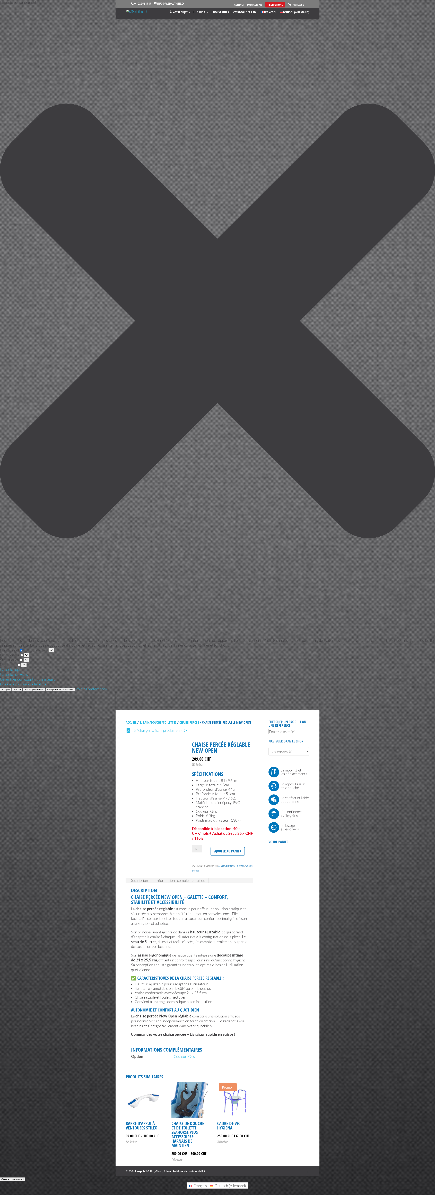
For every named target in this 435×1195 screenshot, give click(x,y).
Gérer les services (14, 674)
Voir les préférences (34, 689)
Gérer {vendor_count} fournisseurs (27, 679)
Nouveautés (221, 12)
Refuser (17, 689)
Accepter (5, 689)
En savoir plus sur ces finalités (23, 684)
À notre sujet (179, 12)
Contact (239, 5)
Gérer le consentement (12, 1179)
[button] (217, 321)
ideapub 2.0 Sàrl (144, 1171)
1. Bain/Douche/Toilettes (158, 722)
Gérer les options (13, 669)
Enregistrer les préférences (60, 689)
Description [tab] (138, 880)
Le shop (200, 12)
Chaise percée (189, 722)
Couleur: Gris (184, 1056)
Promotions (275, 5)
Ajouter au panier (227, 851)
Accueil (131, 722)
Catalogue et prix (244, 12)
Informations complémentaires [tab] (180, 880)
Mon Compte (254, 5)
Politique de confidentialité (189, 1171)
